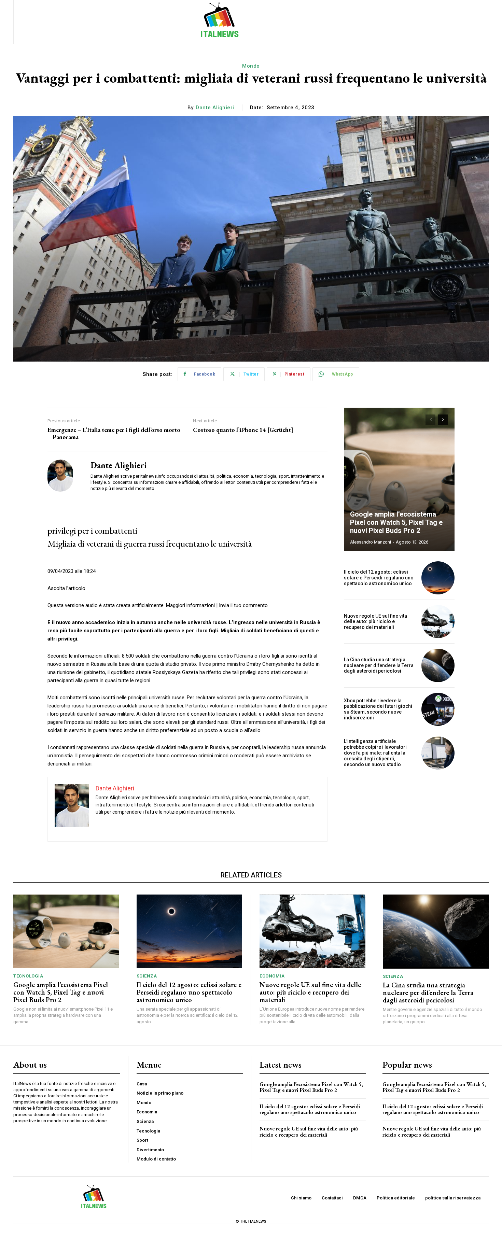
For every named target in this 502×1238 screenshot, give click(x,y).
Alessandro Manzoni (370, 542)
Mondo (251, 66)
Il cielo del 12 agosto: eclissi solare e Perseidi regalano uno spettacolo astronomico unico (379, 577)
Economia (272, 976)
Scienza (147, 976)
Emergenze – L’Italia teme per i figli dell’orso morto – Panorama (113, 433)
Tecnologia (28, 976)
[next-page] (443, 419)
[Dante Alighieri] (63, 475)
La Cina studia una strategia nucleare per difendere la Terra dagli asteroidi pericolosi (379, 665)
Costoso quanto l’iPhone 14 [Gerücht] (243, 430)
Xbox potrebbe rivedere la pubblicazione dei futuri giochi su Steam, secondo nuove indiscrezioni (378, 709)
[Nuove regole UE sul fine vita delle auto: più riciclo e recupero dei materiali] (438, 621)
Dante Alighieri (215, 107)
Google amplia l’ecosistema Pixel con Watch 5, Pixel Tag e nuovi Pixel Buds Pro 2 (396, 522)
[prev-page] (430, 419)
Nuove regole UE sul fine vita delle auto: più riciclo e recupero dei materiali (375, 621)
